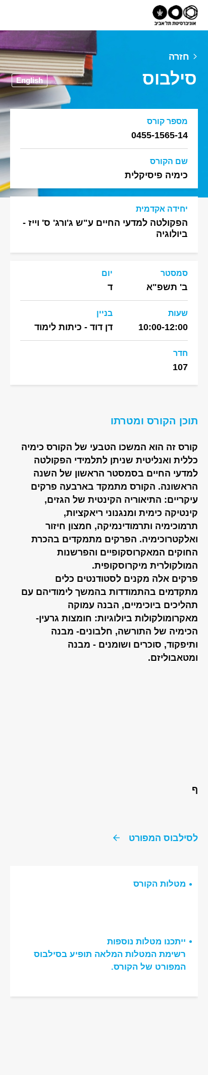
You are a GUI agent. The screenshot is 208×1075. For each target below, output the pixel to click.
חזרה (179, 57)
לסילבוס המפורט (163, 838)
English (29, 80)
